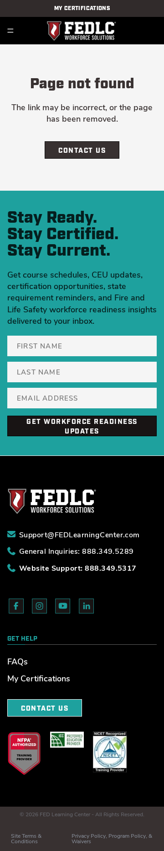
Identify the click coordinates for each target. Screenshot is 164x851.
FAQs (17, 661)
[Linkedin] (86, 608)
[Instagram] (40, 608)
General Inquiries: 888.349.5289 (76, 550)
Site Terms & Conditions (26, 838)
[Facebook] (16, 608)
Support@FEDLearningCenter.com (79, 534)
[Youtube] (63, 608)
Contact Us (82, 150)
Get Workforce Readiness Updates (82, 426)
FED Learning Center (65, 814)
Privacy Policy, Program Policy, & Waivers (112, 838)
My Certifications (38, 678)
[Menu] (10, 30)
